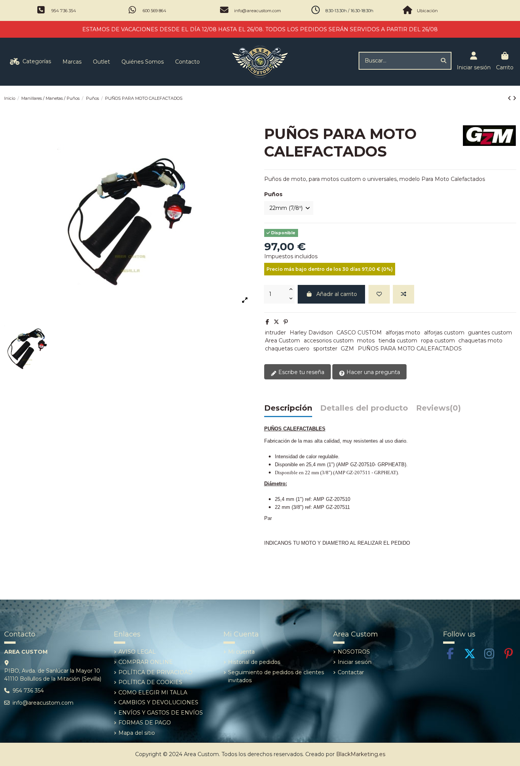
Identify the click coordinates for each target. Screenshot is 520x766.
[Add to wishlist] (379, 294)
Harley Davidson (311, 332)
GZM (347, 348)
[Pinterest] (286, 321)
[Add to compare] (403, 294)
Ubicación (427, 10)
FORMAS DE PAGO (144, 722)
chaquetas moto (480, 340)
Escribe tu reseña (300, 372)
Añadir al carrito (336, 294)
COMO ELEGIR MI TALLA (152, 692)
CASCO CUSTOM (359, 332)
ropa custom (438, 340)
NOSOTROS (354, 651)
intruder (275, 332)
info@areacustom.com (257, 10)
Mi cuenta (241, 651)
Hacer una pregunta (372, 372)
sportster (325, 348)
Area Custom (282, 340)
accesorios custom (329, 340)
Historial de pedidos (254, 662)
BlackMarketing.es (360, 754)
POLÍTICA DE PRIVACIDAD (155, 672)
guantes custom (490, 332)
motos (366, 340)
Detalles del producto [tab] (364, 408)
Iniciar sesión (355, 662)
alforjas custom (444, 332)
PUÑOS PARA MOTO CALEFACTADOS (410, 348)
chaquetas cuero (287, 348)
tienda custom (397, 340)
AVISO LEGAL (137, 651)
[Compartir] (267, 321)
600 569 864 (154, 10)
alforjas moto (403, 332)
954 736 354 (63, 10)
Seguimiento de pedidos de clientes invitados (276, 676)
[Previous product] (510, 98)
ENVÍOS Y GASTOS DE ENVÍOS (160, 712)
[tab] (438, 410)
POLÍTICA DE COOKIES (150, 682)
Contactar (351, 672)
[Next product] (514, 98)
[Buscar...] (443, 61)
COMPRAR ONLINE (145, 662)
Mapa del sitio (136, 732)
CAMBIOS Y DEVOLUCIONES (158, 702)
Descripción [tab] (288, 408)
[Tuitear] (276, 321)
